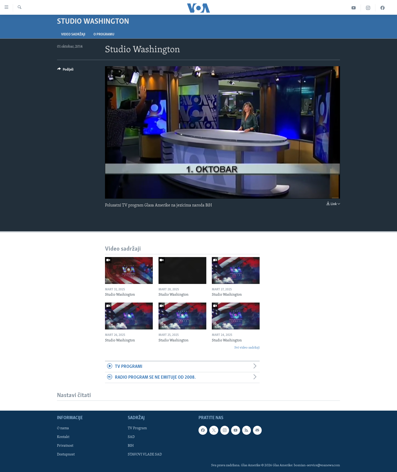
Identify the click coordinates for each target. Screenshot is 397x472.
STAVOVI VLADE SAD (145, 455)
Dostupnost (66, 455)
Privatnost (65, 446)
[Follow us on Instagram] (224, 430)
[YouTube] (353, 7)
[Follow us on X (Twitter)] (213, 430)
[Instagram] (368, 7)
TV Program (137, 428)
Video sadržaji (73, 34)
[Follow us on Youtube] (235, 430)
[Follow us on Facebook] (202, 430)
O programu (104, 34)
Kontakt (63, 437)
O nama (63, 428)
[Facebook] (382, 7)
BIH (131, 446)
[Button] (65, 70)
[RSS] (246, 430)
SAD (131, 437)
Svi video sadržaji (247, 347)
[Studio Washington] (129, 270)
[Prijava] (257, 430)
